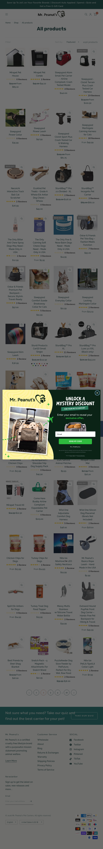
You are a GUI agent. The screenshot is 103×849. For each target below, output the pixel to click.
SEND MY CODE (75, 441)
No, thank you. (75, 447)
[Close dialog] (97, 393)
